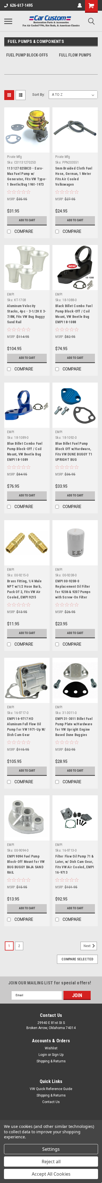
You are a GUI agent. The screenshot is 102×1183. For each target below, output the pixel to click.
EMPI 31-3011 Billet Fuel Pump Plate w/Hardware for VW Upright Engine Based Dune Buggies (73, 727)
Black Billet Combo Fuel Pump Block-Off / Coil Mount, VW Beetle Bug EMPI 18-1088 (73, 314)
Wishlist (51, 1048)
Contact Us (51, 1102)
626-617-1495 (21, 5)
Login (43, 1055)
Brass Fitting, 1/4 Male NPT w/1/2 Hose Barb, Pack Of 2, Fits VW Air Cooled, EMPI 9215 (24, 589)
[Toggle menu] (8, 21)
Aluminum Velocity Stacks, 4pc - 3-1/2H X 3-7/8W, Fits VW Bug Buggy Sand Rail (26, 314)
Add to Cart (27, 220)
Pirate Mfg (14, 157)
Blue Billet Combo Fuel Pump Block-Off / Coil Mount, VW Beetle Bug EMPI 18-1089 (24, 452)
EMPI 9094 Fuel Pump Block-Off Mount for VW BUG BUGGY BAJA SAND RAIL (26, 864)
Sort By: (38, 94)
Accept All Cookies (51, 1174)
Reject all (51, 1161)
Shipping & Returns (51, 1061)
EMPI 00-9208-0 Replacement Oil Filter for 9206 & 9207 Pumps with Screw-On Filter (72, 589)
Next (88, 946)
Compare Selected (77, 959)
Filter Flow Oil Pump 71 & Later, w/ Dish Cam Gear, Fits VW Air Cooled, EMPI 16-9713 (74, 864)
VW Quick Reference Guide (51, 1089)
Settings (51, 1149)
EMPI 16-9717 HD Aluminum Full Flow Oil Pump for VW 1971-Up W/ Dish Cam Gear (26, 727)
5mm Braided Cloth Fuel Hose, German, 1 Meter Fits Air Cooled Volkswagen (73, 176)
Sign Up (57, 1055)
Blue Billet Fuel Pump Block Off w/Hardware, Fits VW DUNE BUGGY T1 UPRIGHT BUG (73, 452)
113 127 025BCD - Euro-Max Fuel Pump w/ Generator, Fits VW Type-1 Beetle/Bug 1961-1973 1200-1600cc (26, 177)
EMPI (10, 294)
